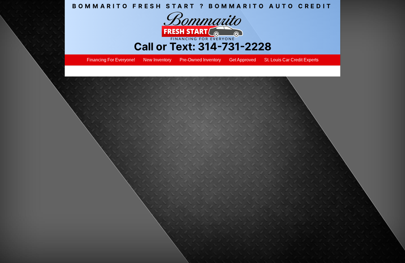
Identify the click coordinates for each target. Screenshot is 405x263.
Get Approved (242, 59)
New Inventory (157, 59)
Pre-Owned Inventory (200, 59)
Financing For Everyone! (111, 59)
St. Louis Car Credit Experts (291, 59)
